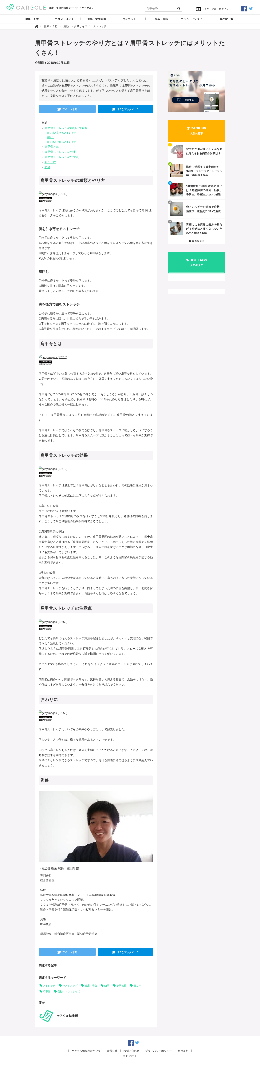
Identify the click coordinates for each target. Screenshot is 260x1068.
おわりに (50, 162)
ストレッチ (49, 985)
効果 (106, 985)
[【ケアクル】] (26, 6)
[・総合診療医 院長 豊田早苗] (99, 826)
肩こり (137, 985)
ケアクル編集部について (86, 1051)
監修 (47, 167)
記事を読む (196, 151)
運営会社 (112, 1051)
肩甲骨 (46, 991)
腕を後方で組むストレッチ (61, 141)
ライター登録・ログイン (215, 9)
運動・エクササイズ (69, 991)
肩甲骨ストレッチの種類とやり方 (66, 128)
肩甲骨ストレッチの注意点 (62, 157)
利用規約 (183, 1051)
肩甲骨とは (52, 146)
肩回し (50, 137)
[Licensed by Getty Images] (96, 199)
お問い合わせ (131, 1051)
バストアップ (70, 985)
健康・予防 (91, 985)
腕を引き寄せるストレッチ (61, 132)
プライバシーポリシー (158, 1051)
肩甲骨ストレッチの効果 (60, 151)
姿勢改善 (121, 985)
